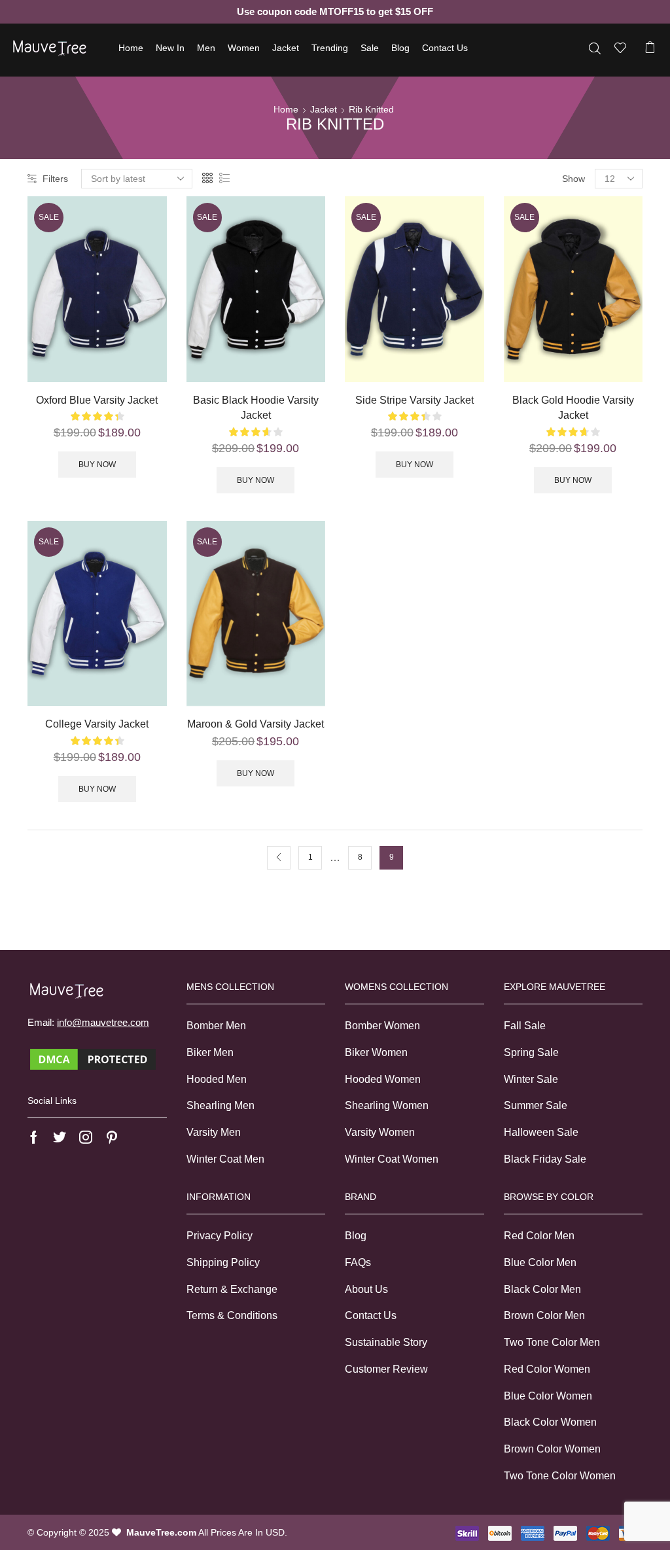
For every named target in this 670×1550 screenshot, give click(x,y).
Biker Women (376, 1052)
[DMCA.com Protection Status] (92, 1058)
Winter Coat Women (391, 1159)
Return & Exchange (231, 1289)
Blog (400, 48)
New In (170, 48)
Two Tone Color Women (560, 1475)
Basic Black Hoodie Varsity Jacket (256, 408)
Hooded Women (383, 1079)
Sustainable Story (386, 1342)
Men (206, 48)
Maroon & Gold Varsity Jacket (255, 724)
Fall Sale (525, 1025)
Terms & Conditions (231, 1315)
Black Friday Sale (545, 1159)
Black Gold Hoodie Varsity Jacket (573, 408)
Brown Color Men (544, 1315)
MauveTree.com (161, 1532)
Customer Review (386, 1369)
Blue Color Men (540, 1262)
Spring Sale (531, 1052)
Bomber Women (382, 1025)
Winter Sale (531, 1079)
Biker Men (210, 1052)
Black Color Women (550, 1422)
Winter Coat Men (225, 1159)
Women (244, 48)
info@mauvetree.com (103, 1022)
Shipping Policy (223, 1262)
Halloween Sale (541, 1132)
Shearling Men (220, 1105)
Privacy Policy (219, 1235)
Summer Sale (535, 1105)
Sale (370, 48)
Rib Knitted (371, 109)
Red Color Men (539, 1235)
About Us (366, 1289)
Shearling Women (387, 1105)
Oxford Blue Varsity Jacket (97, 400)
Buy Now (97, 464)
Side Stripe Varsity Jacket (414, 400)
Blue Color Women (548, 1395)
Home (130, 48)
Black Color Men (542, 1289)
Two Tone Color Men (552, 1342)
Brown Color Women (552, 1448)
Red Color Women (547, 1369)
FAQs (358, 1262)
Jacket (285, 48)
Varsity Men (213, 1132)
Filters (55, 178)
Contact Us (445, 48)
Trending (329, 48)
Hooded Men (216, 1079)
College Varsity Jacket (97, 724)
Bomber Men (216, 1025)
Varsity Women (380, 1132)
